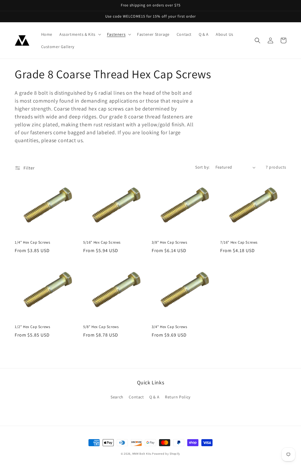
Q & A (154, 397)
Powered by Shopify (166, 454)
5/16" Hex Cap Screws (102, 242)
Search (117, 397)
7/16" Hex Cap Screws (238, 242)
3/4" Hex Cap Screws (169, 327)
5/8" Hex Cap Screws (100, 327)
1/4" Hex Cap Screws (32, 242)
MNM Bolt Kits (141, 454)
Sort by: (202, 167)
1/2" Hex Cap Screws (32, 327)
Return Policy (177, 397)
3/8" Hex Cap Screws (169, 242)
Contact (136, 397)
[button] (79, 34)
